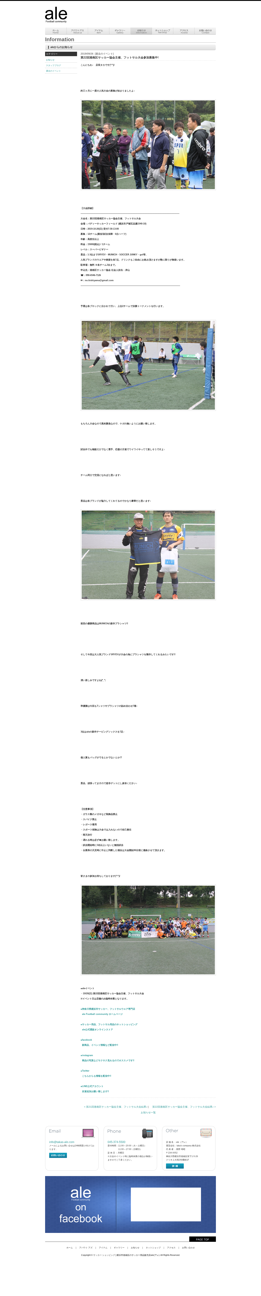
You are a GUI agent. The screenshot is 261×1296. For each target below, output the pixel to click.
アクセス (171, 1247)
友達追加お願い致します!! (95, 1091)
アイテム (103, 1247)
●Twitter (85, 1070)
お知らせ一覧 (148, 1112)
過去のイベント (53, 71)
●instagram (87, 1055)
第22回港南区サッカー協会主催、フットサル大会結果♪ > (184, 1106)
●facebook (86, 1040)
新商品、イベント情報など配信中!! (99, 1045)
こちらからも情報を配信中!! (96, 1076)
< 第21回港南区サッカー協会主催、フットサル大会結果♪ (116, 1106)
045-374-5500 (116, 1142)
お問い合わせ (188, 1247)
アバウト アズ (86, 1247)
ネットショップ (153, 1247)
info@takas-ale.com (61, 1142)
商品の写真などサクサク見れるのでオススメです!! (107, 1060)
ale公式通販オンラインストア (97, 1029)
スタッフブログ (53, 65)
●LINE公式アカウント (92, 1086)
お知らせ (50, 60)
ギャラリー (119, 1247)
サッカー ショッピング (104, 1255)
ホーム (69, 1247)
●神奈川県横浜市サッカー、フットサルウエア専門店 (108, 1009)
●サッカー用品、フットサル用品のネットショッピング (109, 1024)
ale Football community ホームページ (102, 1014)
